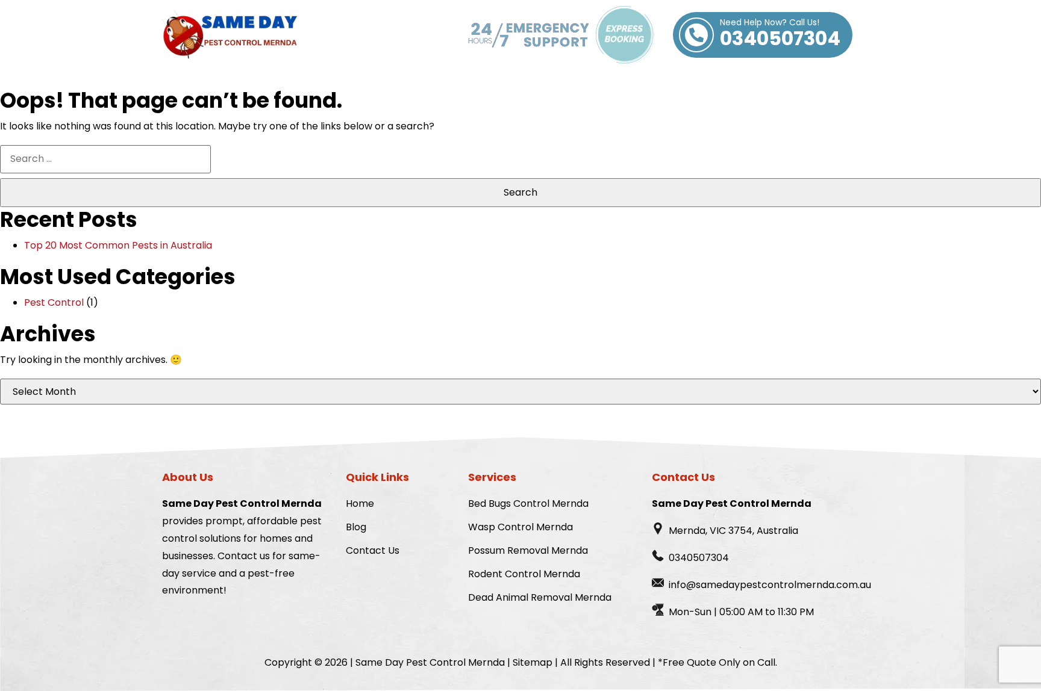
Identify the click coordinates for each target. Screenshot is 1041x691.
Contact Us (372, 550)
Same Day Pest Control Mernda (430, 662)
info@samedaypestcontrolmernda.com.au (770, 585)
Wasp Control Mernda (520, 527)
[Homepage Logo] (229, 35)
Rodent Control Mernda (524, 574)
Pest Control (54, 302)
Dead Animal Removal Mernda (539, 597)
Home (360, 503)
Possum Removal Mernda (528, 550)
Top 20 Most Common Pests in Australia (118, 245)
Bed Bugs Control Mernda (528, 503)
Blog (356, 527)
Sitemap (532, 662)
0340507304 (780, 35)
